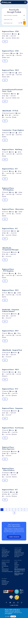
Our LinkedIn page (14, 602)
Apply (5, 41)
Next (14, 513)
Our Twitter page (10, 602)
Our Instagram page (17, 602)
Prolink (6, 2)
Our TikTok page (21, 602)
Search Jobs (24, 23)
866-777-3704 (14, 605)
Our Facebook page (6, 602)
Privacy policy (9, 613)
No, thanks (7, 616)
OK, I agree (13, 616)
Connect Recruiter (14, 537)
